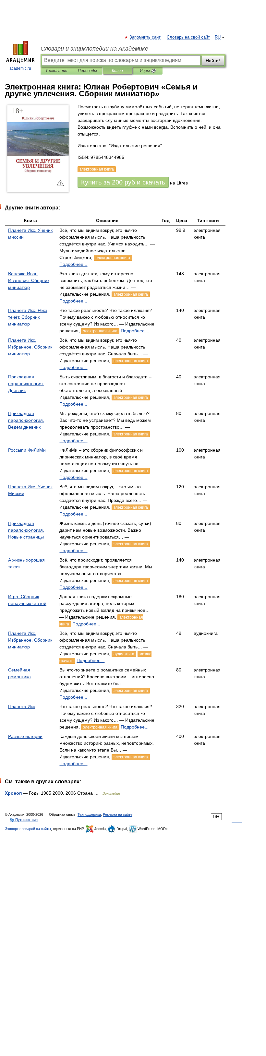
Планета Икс (21, 706)
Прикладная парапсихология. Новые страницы (26, 530)
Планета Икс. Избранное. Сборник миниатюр (30, 347)
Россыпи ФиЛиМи (27, 450)
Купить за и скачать (123, 182)
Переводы (87, 70)
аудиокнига (124, 654)
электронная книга (113, 257)
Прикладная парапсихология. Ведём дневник (26, 420)
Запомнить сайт (145, 37)
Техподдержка (89, 814)
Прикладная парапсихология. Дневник (26, 383)
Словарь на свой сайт (188, 37)
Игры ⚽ (148, 70)
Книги (117, 70)
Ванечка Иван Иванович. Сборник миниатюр (28, 280)
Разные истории (25, 736)
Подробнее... (73, 264)
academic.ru (20, 68)
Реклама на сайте (117, 814)
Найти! (213, 60)
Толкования (56, 70)
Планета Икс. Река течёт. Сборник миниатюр (27, 317)
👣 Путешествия (24, 820)
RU (218, 37)
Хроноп (13, 793)
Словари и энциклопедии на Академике (94, 48)
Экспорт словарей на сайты (28, 829)
